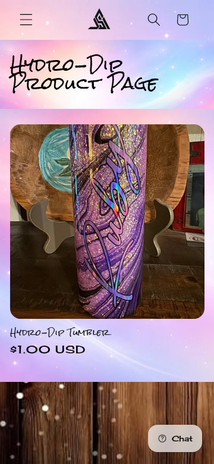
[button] (26, 19)
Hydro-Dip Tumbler (60, 332)
